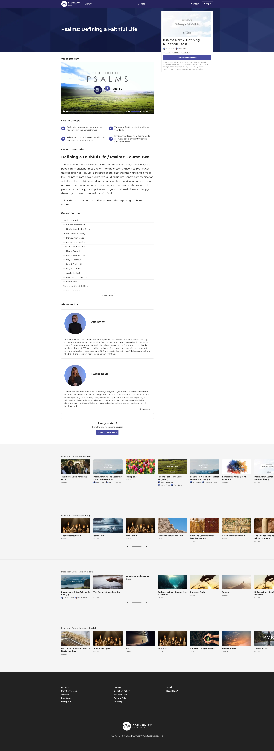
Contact (195, 4)
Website (65, 694)
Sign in (169, 687)
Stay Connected (69, 691)
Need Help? (172, 691)
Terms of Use (120, 694)
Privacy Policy (121, 698)
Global (90, 572)
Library (88, 4)
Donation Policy (122, 691)
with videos (85, 456)
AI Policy (118, 701)
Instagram (66, 701)
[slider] (94, 111)
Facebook (66, 698)
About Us (65, 687)
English (93, 628)
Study (87, 515)
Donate (141, 4)
